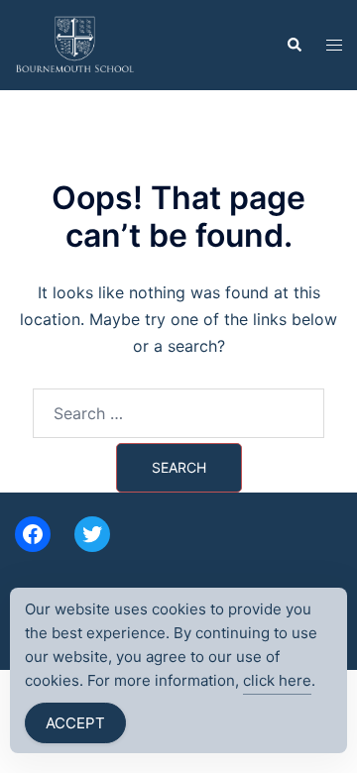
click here (277, 680)
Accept (75, 723)
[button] (293, 45)
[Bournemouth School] (75, 44)
